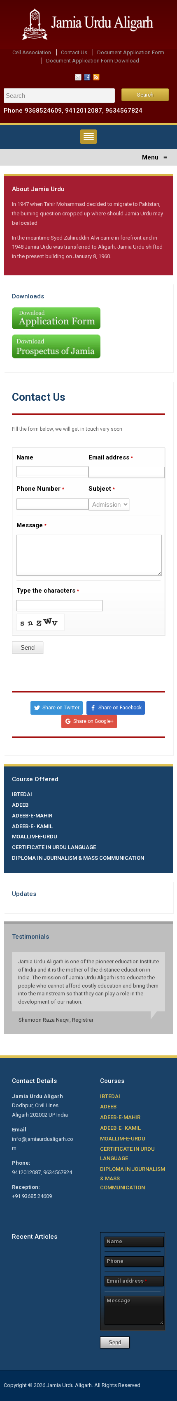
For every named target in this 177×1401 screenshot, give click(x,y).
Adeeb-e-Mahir (32, 815)
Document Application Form (130, 52)
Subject (101, 488)
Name (24, 457)
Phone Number (40, 488)
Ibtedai (22, 794)
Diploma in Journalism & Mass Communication (78, 858)
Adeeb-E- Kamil (32, 826)
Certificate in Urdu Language (54, 847)
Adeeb (20, 805)
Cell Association (31, 52)
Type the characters (47, 590)
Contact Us (74, 52)
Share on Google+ (93, 721)
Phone (115, 1261)
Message (31, 525)
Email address (110, 457)
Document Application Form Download (92, 61)
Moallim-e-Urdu (34, 836)
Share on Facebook (120, 708)
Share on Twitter (60, 708)
